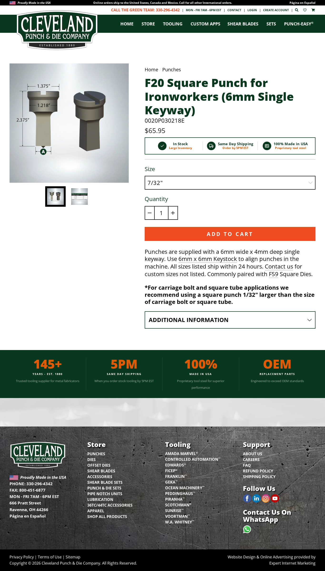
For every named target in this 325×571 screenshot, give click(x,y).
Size (150, 169)
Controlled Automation (193, 459)
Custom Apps (205, 24)
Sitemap (73, 557)
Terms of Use (50, 557)
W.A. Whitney (179, 522)
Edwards (175, 465)
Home (126, 24)
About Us (252, 454)
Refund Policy (258, 471)
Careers (251, 459)
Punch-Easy (298, 24)
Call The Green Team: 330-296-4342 (145, 10)
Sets (271, 24)
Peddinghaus (180, 493)
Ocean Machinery (185, 487)
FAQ (247, 465)
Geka (171, 482)
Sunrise (174, 510)
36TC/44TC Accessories (110, 505)
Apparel (95, 511)
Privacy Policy (22, 557)
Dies (91, 459)
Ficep (171, 470)
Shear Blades (242, 24)
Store (148, 24)
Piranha (175, 499)
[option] (162, 2)
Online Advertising (276, 557)
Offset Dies (98, 465)
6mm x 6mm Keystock (207, 259)
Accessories (99, 477)
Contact (234, 10)
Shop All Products (107, 516)
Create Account (276, 10)
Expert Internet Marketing (292, 563)
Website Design (242, 557)
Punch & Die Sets (104, 488)
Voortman (177, 516)
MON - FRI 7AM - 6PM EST (203, 10)
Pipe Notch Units (104, 494)
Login (252, 10)
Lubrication (100, 499)
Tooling (172, 24)
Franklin (176, 476)
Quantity (156, 199)
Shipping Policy (259, 477)
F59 (273, 274)
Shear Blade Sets (105, 482)
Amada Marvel (181, 453)
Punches (171, 69)
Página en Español (302, 3)
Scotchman (178, 505)
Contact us (279, 266)
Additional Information (189, 320)
